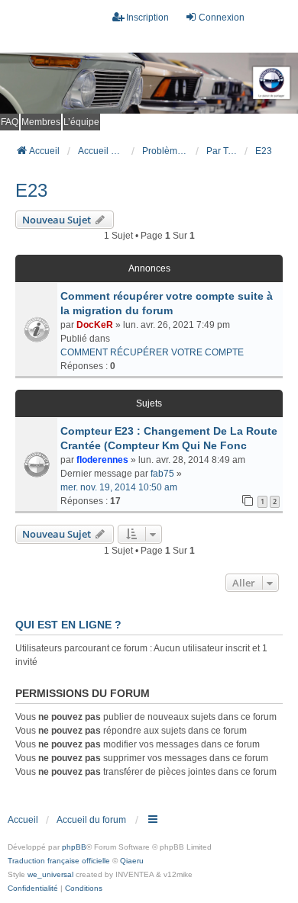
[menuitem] (33, 888)
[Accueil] (149, 83)
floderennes (102, 460)
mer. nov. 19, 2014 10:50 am (118, 487)
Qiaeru (132, 860)
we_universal (50, 874)
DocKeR (94, 325)
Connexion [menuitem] (222, 17)
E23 (31, 190)
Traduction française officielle (59, 860)
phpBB (74, 847)
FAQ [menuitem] (9, 122)
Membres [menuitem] (40, 122)
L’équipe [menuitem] (81, 122)
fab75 (162, 473)
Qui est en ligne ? (68, 625)
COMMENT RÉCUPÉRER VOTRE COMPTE (152, 352)
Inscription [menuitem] (147, 17)
